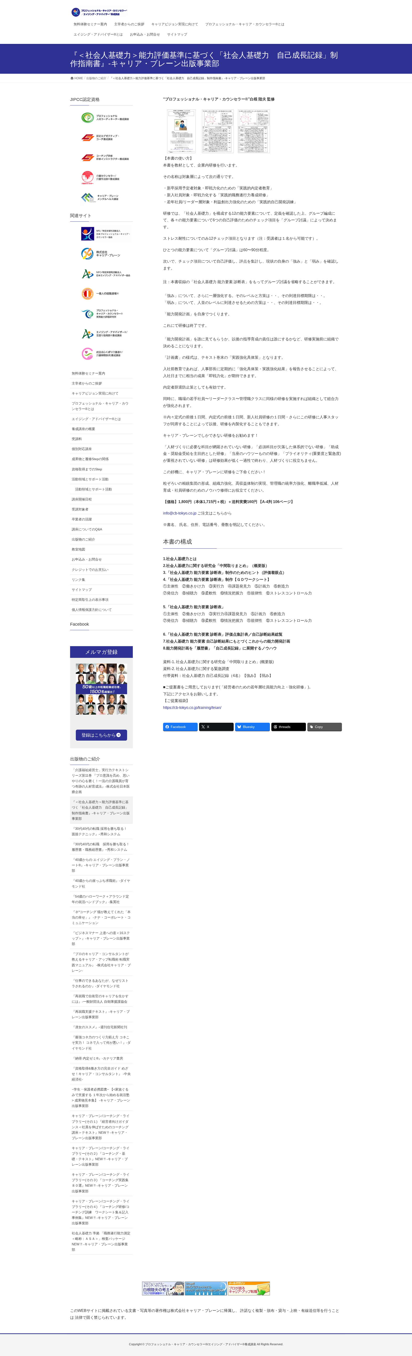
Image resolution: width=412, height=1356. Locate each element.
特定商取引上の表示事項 (90, 600)
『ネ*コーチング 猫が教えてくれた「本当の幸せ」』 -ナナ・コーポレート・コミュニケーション (101, 917)
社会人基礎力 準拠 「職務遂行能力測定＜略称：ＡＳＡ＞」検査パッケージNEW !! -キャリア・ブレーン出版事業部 (101, 1241)
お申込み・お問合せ (87, 559)
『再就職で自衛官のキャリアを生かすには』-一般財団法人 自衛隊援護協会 (100, 998)
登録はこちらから (99, 735)
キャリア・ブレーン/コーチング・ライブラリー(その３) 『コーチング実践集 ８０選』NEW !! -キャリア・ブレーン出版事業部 (102, 1183)
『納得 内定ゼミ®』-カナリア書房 (97, 1058)
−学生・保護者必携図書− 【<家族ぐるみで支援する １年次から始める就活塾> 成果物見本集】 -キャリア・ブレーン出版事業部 (101, 1097)
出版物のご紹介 (83, 539)
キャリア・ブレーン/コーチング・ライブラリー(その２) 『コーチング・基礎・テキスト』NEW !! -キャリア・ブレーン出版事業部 (100, 1156)
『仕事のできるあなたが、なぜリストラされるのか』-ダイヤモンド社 (100, 983)
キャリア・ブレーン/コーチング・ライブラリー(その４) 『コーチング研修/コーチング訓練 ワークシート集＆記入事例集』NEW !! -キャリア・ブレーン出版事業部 (100, 1212)
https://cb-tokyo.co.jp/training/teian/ (192, 708)
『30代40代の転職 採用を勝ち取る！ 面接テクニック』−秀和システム (99, 831)
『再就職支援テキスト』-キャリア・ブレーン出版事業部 (101, 1014)
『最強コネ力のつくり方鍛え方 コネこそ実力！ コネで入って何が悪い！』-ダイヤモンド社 (101, 1042)
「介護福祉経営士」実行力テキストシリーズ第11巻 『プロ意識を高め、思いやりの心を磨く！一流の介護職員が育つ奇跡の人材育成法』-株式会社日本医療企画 (101, 781)
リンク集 (78, 580)
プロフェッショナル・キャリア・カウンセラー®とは (100, 406)
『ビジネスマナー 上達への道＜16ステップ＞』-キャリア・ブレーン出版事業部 (101, 938)
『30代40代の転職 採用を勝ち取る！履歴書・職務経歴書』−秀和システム (100, 847)
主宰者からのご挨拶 (87, 383)
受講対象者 (80, 509)
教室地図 (78, 549)
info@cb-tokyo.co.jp (179, 513)
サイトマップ (82, 590)
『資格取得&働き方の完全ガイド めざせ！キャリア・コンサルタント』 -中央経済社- (101, 1073)
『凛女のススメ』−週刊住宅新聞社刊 (99, 1027)
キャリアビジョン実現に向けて (95, 393)
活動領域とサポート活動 (90, 479)
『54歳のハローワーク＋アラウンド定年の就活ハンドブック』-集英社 (100, 899)
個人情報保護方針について (92, 610)
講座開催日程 (82, 499)
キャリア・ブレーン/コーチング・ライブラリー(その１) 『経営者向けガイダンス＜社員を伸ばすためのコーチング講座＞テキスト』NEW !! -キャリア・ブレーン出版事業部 (100, 1127)
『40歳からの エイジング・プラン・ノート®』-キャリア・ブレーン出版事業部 (101, 865)
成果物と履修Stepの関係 (90, 459)
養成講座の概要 (83, 429)
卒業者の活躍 (82, 519)
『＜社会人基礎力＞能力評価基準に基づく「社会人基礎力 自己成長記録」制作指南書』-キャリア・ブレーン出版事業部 (101, 810)
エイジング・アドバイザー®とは (96, 419)
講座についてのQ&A (87, 529)
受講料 (77, 439)
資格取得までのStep (87, 469)
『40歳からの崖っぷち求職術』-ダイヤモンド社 (101, 883)
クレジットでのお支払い (90, 569)
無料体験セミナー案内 (88, 373)
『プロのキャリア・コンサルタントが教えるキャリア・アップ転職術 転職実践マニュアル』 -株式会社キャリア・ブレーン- (101, 962)
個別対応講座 (82, 449)
